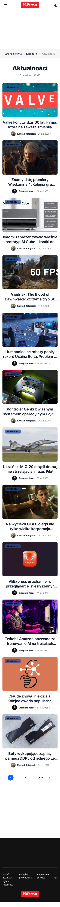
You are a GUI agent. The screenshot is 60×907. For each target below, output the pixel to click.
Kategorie (32, 53)
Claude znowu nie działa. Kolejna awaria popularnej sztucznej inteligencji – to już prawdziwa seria (30, 698)
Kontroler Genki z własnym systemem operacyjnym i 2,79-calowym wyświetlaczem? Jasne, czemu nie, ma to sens (30, 411)
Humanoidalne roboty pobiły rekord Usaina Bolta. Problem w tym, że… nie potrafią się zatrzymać (30, 354)
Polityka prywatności (25, 876)
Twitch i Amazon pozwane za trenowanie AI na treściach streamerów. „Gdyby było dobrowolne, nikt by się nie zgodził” (30, 641)
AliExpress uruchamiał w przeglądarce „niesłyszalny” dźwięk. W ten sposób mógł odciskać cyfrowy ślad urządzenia (30, 584)
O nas (56, 876)
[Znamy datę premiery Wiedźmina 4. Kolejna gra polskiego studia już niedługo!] (30, 157)
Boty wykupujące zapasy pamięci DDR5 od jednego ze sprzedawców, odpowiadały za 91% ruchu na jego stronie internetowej (29, 756)
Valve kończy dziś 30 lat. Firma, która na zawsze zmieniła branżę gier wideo (30, 124)
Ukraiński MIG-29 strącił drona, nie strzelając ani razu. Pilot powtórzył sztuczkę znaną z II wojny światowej (30, 469)
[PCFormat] (30, 894)
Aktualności (12, 87)
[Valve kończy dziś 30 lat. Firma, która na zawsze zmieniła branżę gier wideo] (30, 100)
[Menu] (5, 6)
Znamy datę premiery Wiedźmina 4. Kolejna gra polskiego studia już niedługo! (30, 182)
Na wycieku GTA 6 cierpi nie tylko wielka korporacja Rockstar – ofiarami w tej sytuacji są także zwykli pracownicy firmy (30, 526)
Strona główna (13, 53)
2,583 (40, 777)
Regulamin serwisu (43, 876)
